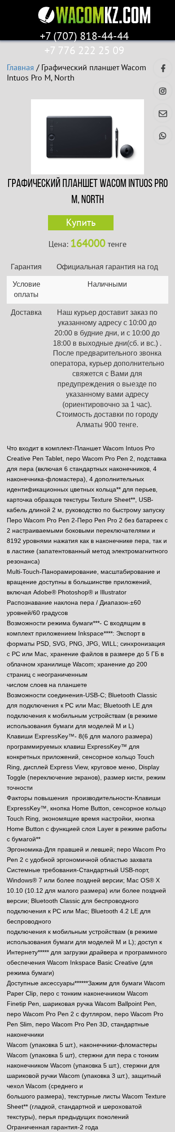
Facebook (163, 68)
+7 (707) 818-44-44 (84, 36)
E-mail (163, 113)
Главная (20, 67)
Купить (81, 223)
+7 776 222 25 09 (84, 50)
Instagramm (163, 91)
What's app (163, 135)
